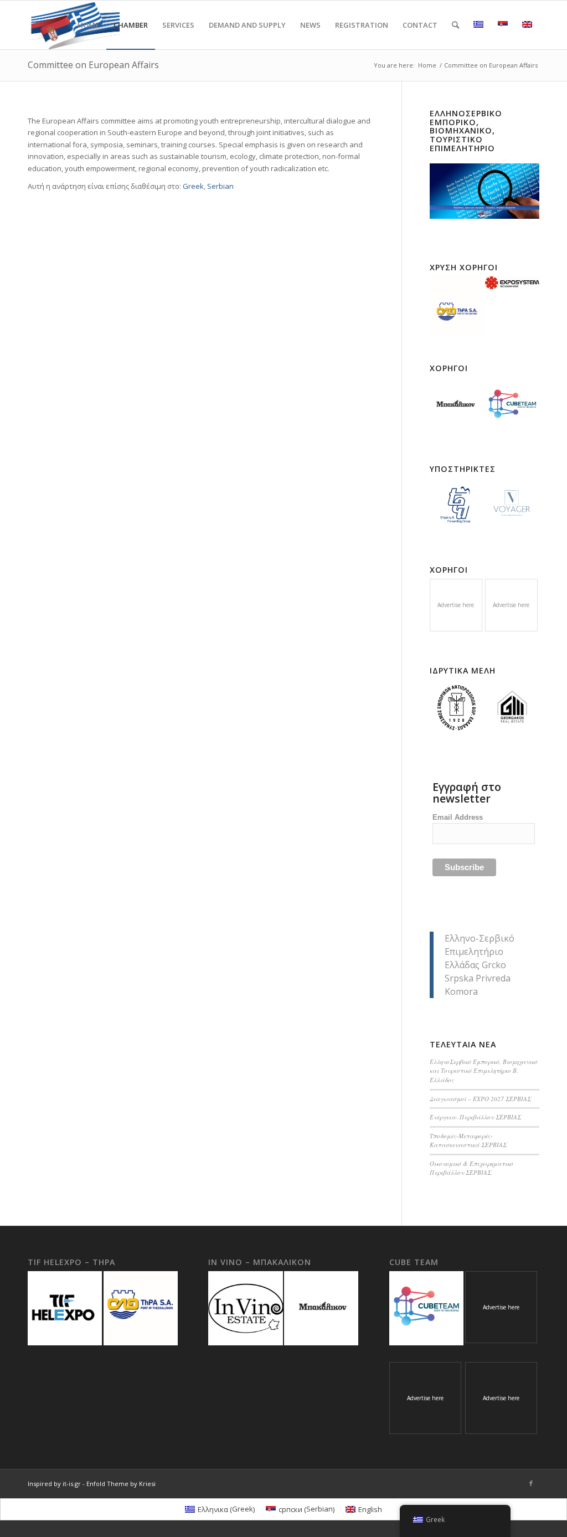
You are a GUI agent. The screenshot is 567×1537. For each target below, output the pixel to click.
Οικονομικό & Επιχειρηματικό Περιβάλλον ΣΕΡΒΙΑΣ (471, 1168)
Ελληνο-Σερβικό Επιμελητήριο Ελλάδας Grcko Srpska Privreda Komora (479, 965)
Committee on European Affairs (93, 65)
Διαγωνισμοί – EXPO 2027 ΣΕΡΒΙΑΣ (480, 1098)
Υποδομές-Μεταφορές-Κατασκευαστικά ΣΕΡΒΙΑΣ (468, 1140)
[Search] (455, 25)
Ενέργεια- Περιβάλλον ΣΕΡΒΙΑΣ (475, 1117)
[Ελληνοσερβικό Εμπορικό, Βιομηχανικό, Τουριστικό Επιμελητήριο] (484, 191)
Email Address (457, 817)
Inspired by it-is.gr (54, 1483)
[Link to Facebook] (531, 1483)
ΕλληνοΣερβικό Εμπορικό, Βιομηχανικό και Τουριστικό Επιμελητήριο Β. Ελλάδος (484, 1070)
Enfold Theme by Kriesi (121, 1483)
